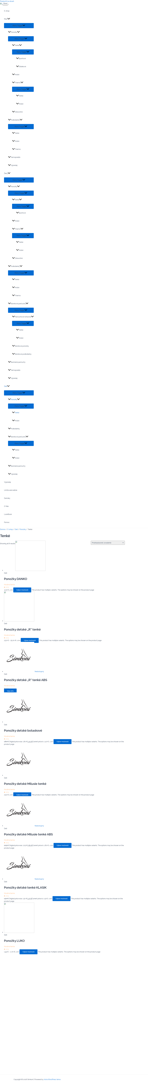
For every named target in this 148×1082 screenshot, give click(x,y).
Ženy (6, 173)
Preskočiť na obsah (7, 1)
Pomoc (6, 522)
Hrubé (17, 75)
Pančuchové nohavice (23, 317)
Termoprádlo (15, 157)
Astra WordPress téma (52, 1079)
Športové (22, 58)
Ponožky (14, 32)
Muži (5, 19)
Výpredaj (14, 165)
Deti (5, 386)
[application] (8, 19)
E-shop (6, 11)
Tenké (17, 45)
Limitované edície (10, 490)
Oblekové (22, 66)
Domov (3, 529)
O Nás (6, 506)
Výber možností (22, 590)
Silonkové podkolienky (23, 354)
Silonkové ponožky (22, 346)
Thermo (18, 83)
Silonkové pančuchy (18, 304)
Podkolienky (15, 120)
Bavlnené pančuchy (18, 362)
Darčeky (7, 498)
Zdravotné (19, 112)
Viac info (10, 691)
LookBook (8, 514)
